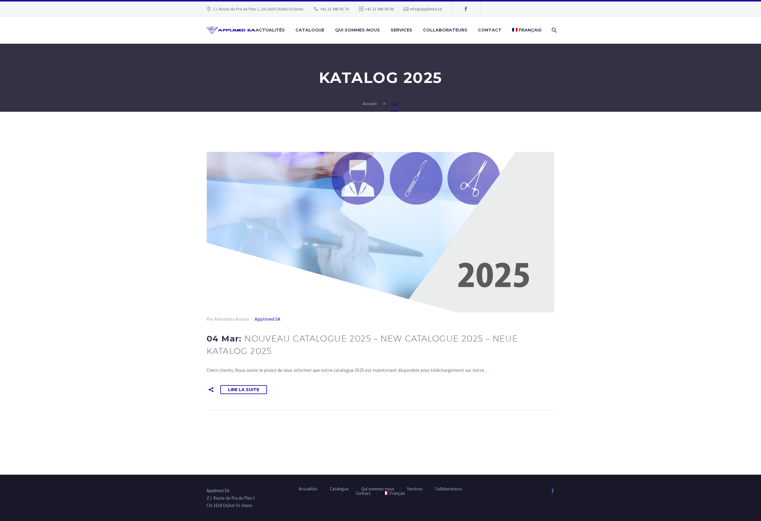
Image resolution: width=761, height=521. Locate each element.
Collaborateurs (445, 30)
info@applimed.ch (426, 9)
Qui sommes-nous (357, 30)
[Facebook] (465, 9)
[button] (211, 389)
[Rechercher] (553, 30)
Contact (489, 30)
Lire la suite (243, 389)
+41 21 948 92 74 (334, 9)
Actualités (270, 30)
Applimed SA (267, 319)
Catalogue (309, 30)
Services (401, 30)
